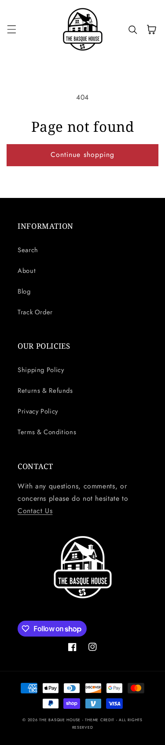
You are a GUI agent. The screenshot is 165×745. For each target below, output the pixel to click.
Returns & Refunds (45, 390)
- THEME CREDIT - (100, 720)
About (27, 271)
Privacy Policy (38, 411)
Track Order (35, 312)
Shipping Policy (41, 370)
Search (28, 250)
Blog (24, 291)
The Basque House (60, 720)
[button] (11, 29)
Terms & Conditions (47, 432)
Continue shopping (82, 154)
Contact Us (35, 511)
